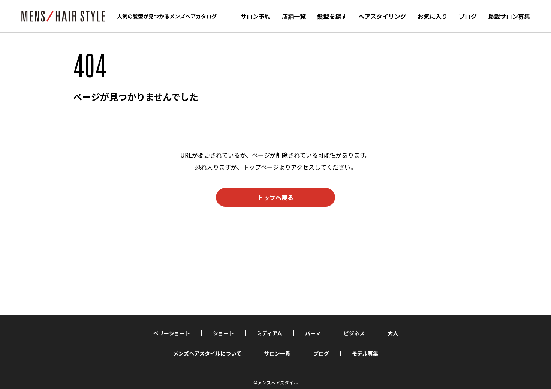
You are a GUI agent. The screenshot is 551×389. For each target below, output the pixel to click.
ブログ (468, 16)
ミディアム (269, 333)
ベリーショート (171, 333)
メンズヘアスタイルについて (207, 353)
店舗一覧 (294, 16)
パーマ (313, 333)
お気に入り (433, 16)
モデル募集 (365, 353)
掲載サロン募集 (509, 16)
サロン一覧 (277, 353)
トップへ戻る (275, 197)
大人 (393, 333)
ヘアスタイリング (382, 16)
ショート (223, 333)
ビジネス (354, 333)
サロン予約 (256, 16)
